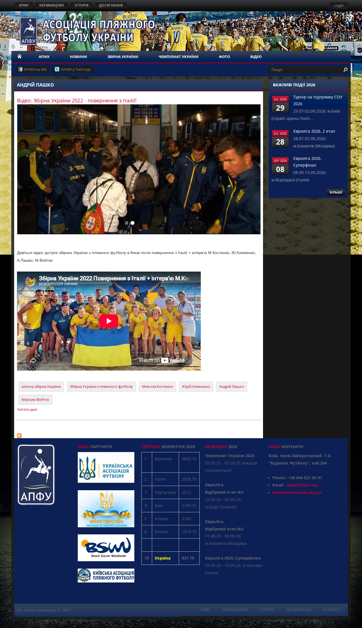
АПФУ (24, 5)
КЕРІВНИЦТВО (51, 5)
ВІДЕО (256, 56)
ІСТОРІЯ (82, 5)
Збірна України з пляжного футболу (101, 386)
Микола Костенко (157, 386)
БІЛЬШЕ (336, 192)
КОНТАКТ (331, 609)
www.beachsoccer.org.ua (296, 492)
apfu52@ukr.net (302, 485)
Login (339, 5)
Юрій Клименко (196, 386)
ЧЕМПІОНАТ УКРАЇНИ (179, 56)
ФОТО (224, 56)
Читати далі (27, 409)
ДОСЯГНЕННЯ (111, 5)
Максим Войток (35, 399)
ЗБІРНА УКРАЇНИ (122, 56)
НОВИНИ (78, 56)
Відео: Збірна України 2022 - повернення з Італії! (77, 100)
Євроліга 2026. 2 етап (314, 131)
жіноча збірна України (41, 386)
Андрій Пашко (231, 386)
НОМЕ (19, 56)
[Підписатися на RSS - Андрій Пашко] (19, 434)
